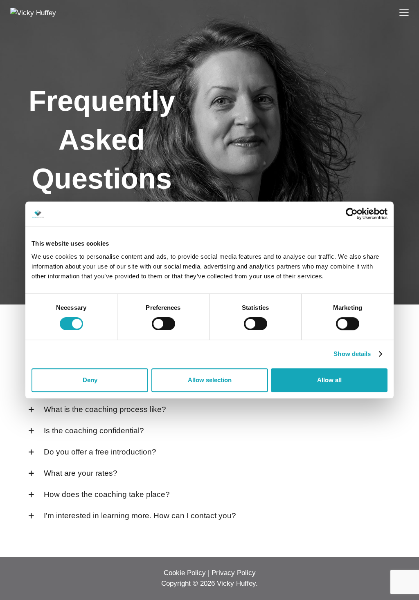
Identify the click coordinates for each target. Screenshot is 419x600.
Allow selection (210, 379)
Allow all (329, 379)
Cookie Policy (185, 573)
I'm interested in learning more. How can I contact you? (140, 515)
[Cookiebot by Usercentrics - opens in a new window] (351, 214)
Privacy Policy (234, 573)
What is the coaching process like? (105, 409)
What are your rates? (80, 473)
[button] (209, 409)
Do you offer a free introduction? (100, 452)
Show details (352, 353)
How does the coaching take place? (107, 494)
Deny (90, 379)
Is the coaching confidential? (94, 430)
